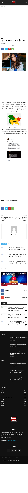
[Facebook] (2, 49)
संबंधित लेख (4, 243)
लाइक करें (25, 290)
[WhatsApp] (12, 49)
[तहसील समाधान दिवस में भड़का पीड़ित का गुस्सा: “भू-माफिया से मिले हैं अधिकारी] (5, 263)
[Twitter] (6, 49)
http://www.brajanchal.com (14, 236)
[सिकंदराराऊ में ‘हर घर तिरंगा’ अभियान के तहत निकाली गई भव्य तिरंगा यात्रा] (5, 249)
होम (2, 6)
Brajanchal (5, 45)
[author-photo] (14, 232)
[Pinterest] (9, 49)
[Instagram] (12, 450)
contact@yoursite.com (12, 440)
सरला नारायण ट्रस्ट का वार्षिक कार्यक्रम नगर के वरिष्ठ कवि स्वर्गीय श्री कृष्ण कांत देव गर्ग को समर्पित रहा (18, 353)
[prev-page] (2, 268)
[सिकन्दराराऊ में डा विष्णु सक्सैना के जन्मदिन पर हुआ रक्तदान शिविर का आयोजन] (5, 346)
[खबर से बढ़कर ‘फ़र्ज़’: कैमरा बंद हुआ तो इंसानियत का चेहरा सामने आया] (5, 256)
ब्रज (4, 6)
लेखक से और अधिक (11, 243)
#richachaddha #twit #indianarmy (11, 200)
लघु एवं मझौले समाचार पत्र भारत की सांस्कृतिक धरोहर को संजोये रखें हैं (7, 219)
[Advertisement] (14, 23)
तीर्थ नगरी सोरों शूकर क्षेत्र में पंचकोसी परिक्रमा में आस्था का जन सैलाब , (21, 219)
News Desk (10, 310)
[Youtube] (19, 450)
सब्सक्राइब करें (24, 297)
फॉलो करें (25, 294)
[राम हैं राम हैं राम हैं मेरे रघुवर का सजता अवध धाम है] (5, 339)
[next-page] (5, 268)
